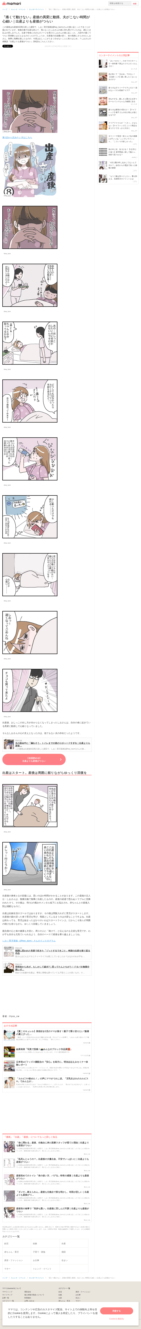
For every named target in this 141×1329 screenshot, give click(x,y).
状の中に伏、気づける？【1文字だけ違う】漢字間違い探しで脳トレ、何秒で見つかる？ (123, 152)
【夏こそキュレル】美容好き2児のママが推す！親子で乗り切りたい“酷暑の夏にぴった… (52, 1033)
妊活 (60, 1291)
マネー (78, 1301)
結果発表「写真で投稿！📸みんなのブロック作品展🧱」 (44, 1049)
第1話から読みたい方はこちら (17, 137)
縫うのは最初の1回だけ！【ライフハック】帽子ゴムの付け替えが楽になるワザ (123, 112)
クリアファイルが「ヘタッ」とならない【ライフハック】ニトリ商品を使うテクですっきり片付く (123, 125)
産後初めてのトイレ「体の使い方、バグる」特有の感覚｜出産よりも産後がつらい (52, 1177)
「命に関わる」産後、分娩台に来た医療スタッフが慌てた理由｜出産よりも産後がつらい (52, 1144)
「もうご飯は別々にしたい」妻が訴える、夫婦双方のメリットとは (123, 177)
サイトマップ (7, 1294)
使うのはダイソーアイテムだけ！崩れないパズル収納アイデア (123, 89)
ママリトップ (7, 1291)
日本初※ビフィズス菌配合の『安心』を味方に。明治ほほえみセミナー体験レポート (52, 1063)
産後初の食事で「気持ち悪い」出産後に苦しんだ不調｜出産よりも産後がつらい (52, 1210)
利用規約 (27, 1297)
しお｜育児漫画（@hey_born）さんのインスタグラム (29, 940)
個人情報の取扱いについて (34, 1294)
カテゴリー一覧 (8, 1301)
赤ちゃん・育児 (64, 1301)
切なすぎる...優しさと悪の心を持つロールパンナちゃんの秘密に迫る (123, 100)
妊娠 (60, 1294)
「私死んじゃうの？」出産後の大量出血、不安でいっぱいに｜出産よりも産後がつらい (52, 1160)
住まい (78, 1297)
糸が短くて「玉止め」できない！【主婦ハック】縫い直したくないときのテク (123, 77)
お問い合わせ (29, 1301)
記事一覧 (5, 1297)
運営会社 (27, 1291)
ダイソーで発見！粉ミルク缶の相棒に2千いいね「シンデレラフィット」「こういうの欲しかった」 (123, 139)
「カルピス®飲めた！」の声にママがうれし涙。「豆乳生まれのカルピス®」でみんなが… (52, 1080)
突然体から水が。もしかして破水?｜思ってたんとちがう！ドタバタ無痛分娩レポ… (52, 968)
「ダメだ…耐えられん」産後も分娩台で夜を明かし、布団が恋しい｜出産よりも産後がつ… (52, 1193)
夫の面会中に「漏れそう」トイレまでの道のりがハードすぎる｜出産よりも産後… (52, 744)
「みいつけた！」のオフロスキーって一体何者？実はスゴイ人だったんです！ (123, 63)
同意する (116, 1310)
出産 (60, 1297)
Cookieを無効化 (116, 1318)
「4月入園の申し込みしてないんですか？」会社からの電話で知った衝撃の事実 (123, 165)
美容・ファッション (83, 1291)
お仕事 (78, 1294)
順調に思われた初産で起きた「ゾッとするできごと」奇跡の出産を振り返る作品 (52, 952)
